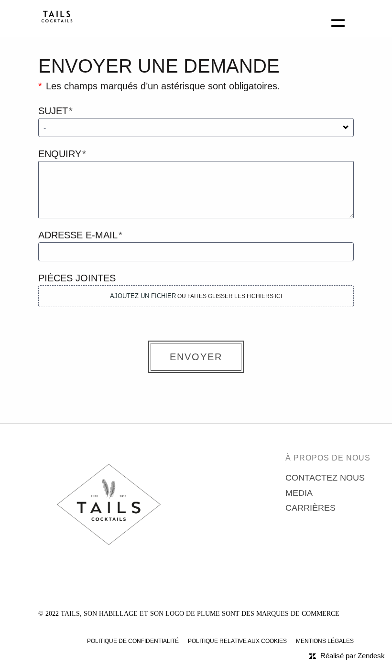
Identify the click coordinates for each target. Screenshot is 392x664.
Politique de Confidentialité (133, 641)
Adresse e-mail (78, 235)
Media (299, 493)
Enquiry (59, 154)
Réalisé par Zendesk (352, 656)
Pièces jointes (77, 278)
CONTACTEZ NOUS (325, 477)
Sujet (53, 111)
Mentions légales (325, 641)
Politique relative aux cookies (237, 641)
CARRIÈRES (310, 508)
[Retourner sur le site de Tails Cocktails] (57, 20)
